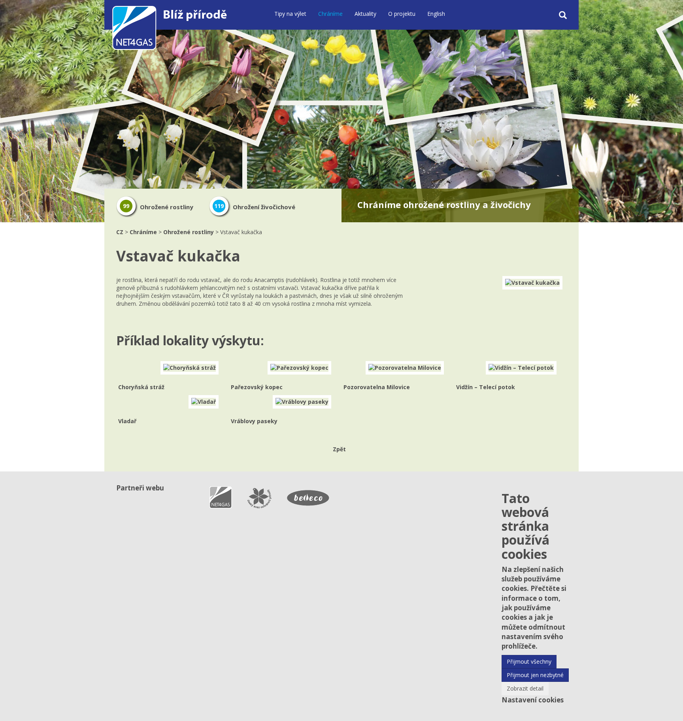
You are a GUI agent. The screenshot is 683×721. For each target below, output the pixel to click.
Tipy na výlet (290, 13)
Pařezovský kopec (257, 387)
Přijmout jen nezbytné (535, 675)
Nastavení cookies (533, 699)
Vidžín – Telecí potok (485, 387)
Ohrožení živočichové (254, 207)
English (436, 13)
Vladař (127, 421)
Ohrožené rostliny (158, 207)
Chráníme (330, 13)
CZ (119, 232)
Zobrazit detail (525, 688)
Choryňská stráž (141, 387)
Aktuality (365, 13)
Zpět (339, 449)
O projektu (401, 13)
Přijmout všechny (529, 661)
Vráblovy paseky (254, 421)
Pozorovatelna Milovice (376, 387)
